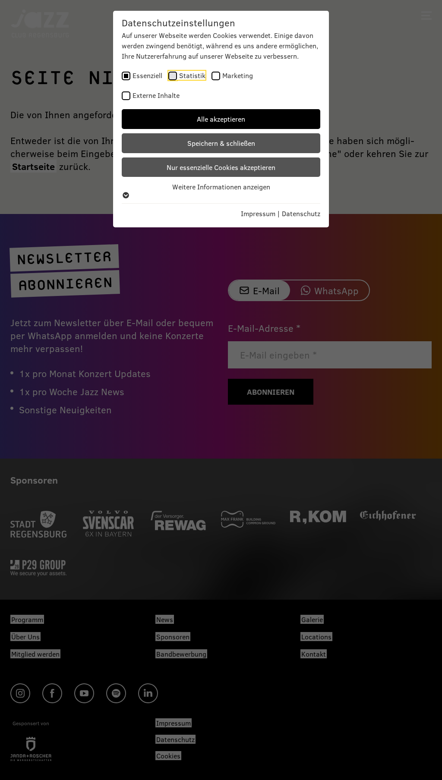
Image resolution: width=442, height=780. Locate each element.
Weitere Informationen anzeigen (221, 186)
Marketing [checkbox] (237, 75)
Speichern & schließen (221, 143)
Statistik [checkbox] (192, 75)
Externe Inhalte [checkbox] (156, 95)
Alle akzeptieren (221, 118)
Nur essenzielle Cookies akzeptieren (221, 167)
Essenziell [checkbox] (147, 75)
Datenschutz (301, 213)
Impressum (258, 213)
